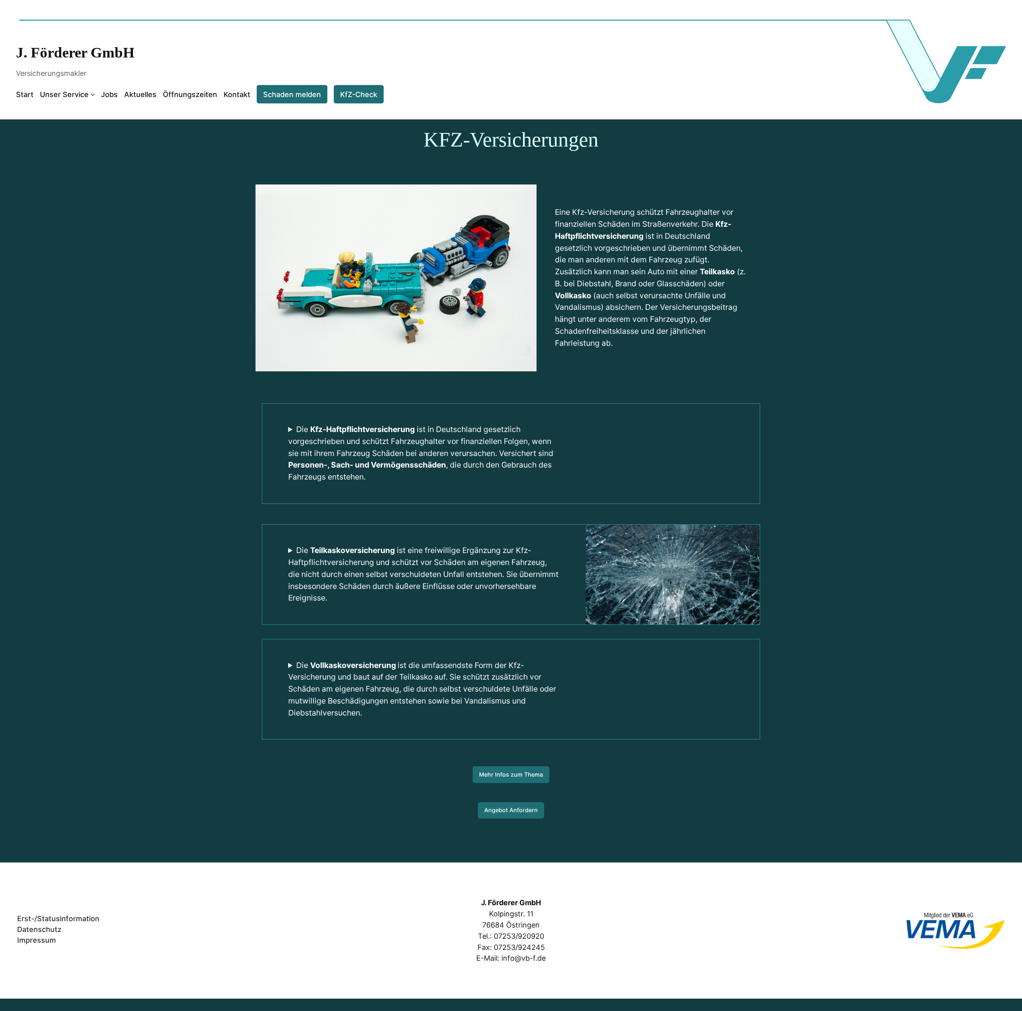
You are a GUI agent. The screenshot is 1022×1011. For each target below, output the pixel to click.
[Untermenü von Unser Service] (93, 94)
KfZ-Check (358, 94)
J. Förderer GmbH (75, 52)
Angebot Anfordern (511, 810)
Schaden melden (292, 94)
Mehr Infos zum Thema (511, 774)
